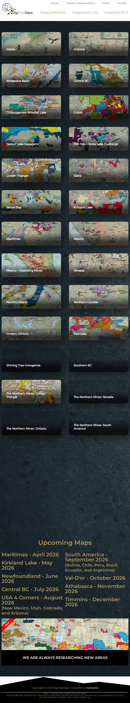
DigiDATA (116, 12)
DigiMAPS (52, 12)
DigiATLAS (85, 12)
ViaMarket (92, 687)
